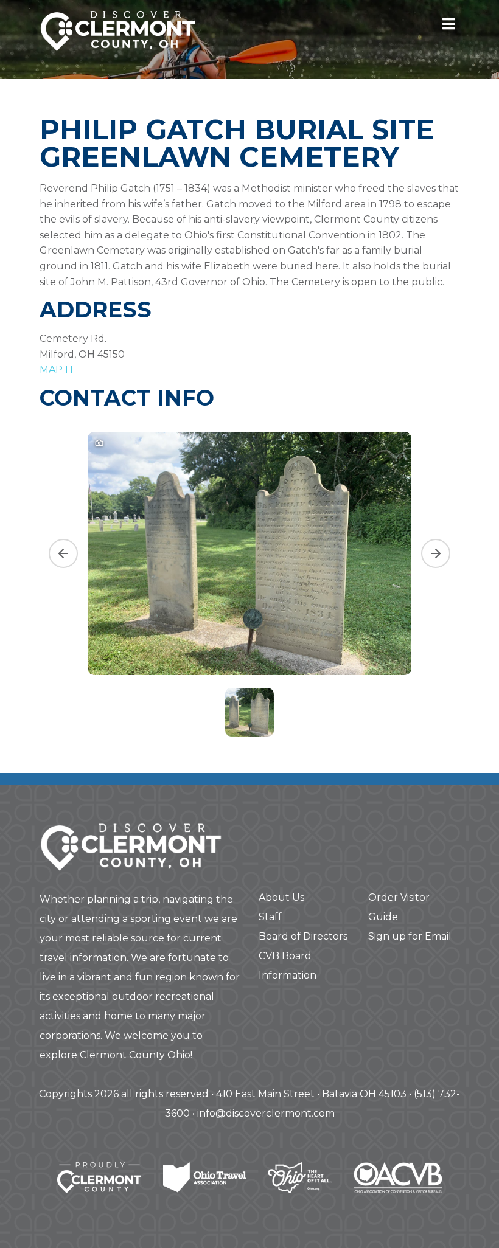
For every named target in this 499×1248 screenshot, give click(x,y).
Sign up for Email (410, 936)
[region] (249, 583)
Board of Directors (303, 936)
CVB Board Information (287, 965)
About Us (281, 897)
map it (57, 369)
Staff (270, 917)
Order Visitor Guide (399, 907)
